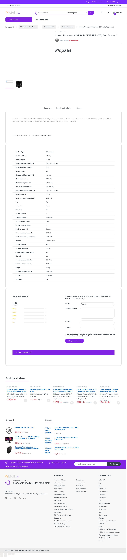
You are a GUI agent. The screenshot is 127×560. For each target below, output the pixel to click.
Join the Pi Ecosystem (114, 2)
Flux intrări (79, 486)
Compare (102, 494)
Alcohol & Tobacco (60, 480)
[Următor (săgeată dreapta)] (5, 556)
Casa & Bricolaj (59, 491)
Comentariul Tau (71, 308)
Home (100, 512)
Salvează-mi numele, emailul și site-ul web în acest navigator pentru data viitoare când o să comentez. (91, 335)
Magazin (101, 518)
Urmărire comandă (116, 5)
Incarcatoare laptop (60, 506)
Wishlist (101, 541)
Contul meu (102, 497)
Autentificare (80, 483)
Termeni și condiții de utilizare (108, 535)
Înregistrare (80, 480)
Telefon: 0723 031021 (14, 5)
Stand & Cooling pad (60, 524)
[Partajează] (9, 554)
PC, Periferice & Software (28, 27)
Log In (88, 2)
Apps (100, 483)
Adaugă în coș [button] (24, 400)
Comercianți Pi (103, 491)
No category (58, 512)
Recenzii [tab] (79, 108)
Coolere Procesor (67, 27)
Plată (100, 526)
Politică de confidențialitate (107, 529)
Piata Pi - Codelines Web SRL (21, 550)
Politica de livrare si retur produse (109, 532)
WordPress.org (81, 491)
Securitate (57, 518)
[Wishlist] (102, 13)
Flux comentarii (81, 489)
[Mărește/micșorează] (1, 554)
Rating (67, 303)
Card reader (58, 489)
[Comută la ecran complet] (5, 554)
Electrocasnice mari (60, 497)
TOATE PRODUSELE (42, 19)
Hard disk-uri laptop (60, 503)
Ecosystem (102, 509)
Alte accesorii (58, 483)
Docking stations (59, 494)
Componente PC (49, 27)
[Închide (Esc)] (13, 554)
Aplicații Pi (102, 480)
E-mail (68, 328)
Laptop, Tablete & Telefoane (63, 509)
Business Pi (102, 489)
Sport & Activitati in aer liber (63, 521)
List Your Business (98, 2)
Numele (68, 321)
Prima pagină (9, 27)
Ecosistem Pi (103, 506)
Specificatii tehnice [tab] (64, 108)
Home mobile (103, 515)
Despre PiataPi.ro (104, 503)
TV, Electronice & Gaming (62, 527)
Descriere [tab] (47, 108)
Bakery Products (59, 486)
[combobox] (50, 13)
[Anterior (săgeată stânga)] (1, 556)
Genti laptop (58, 500)
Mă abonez (114, 464)
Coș (100, 500)
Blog (100, 486)
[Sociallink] (6, 498)
